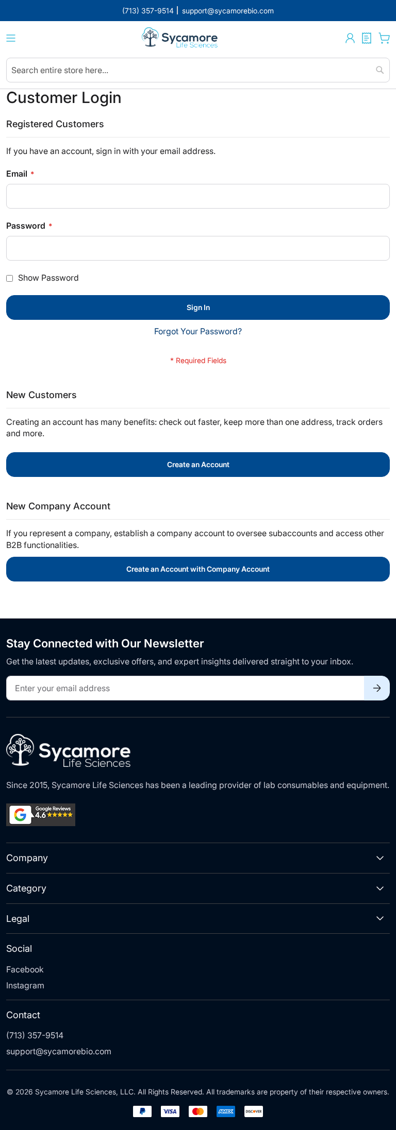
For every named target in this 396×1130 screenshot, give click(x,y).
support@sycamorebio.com (58, 1051)
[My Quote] (366, 38)
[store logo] (180, 38)
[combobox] (198, 70)
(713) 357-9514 (34, 1035)
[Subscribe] (377, 688)
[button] (350, 38)
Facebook (25, 969)
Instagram (25, 985)
